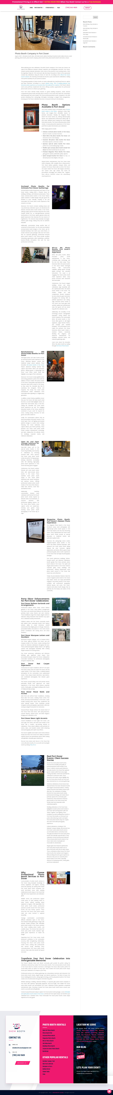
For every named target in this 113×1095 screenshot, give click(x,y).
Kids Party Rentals (48, 1064)
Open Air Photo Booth (49, 1030)
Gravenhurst (100, 1035)
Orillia (77, 1041)
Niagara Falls (94, 1031)
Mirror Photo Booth (48, 1041)
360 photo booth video (28, 56)
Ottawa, (82, 1041)
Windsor (102, 1039)
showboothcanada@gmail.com (21, 1048)
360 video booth (39, 56)
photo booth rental (43, 58)
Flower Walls (46, 1071)
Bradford (78, 1037)
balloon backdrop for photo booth (52, 56)
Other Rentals (50, 8)
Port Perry (86, 1039)
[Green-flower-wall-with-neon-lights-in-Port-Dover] (61, 610)
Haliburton (86, 1037)
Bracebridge (94, 1033)
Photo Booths (38, 8)
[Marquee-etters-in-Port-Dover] (32, 786)
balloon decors (65, 56)
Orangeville (101, 1037)
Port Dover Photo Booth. (62, 345)
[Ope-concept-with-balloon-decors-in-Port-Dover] (61, 626)
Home (31, 8)
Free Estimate (95, 2)
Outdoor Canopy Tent (49, 1061)
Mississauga (85, 1031)
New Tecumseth (85, 1035)
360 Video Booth (47, 1043)
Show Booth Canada (58, 1092)
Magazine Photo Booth (49, 1038)
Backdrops (45, 1051)
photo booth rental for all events (57, 58)
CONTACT (87, 8)
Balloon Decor (46, 1069)
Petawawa (79, 1039)
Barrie (78, 1033)
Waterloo (101, 1031)
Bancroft (94, 1035)
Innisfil (78, 1035)
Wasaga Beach (88, 1041)
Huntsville (101, 1033)
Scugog (92, 1039)
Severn (97, 1039)
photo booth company (32, 58)
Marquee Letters (47, 1066)
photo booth (23, 58)
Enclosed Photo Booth (49, 1035)
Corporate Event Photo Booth (51, 1049)
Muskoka (93, 1037)
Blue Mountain (85, 1033)
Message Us (22, 1063)
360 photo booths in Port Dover (35, 365)
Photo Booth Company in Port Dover (32, 53)
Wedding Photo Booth (49, 1046)
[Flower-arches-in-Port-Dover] (61, 641)
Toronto (78, 1031)
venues (67, 58)
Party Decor (33, 745)
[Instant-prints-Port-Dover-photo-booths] (58, 884)
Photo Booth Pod (47, 1033)
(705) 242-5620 (71, 7)
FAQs (58, 8)
